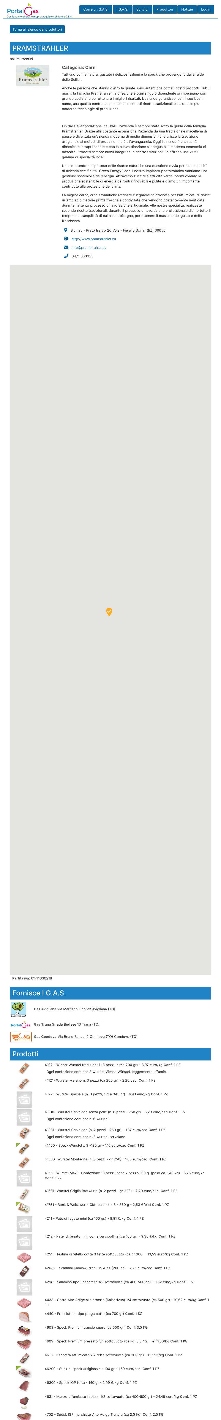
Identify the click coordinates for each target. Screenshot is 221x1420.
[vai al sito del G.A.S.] (21, 1009)
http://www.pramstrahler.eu (93, 239)
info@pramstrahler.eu (89, 247)
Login (205, 9)
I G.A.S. (122, 9)
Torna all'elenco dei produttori (37, 29)
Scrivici (142, 9)
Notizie (187, 9)
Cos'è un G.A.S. (95, 9)
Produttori (164, 9)
